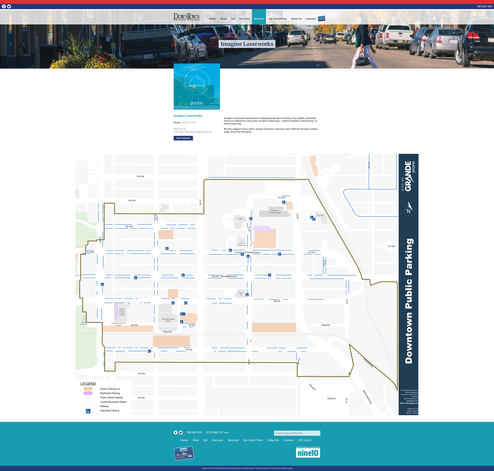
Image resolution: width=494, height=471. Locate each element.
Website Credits (287, 468)
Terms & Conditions (262, 468)
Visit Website (183, 138)
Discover (244, 18)
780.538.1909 (194, 432)
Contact (310, 18)
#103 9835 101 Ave (217, 432)
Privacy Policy (275, 468)
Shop (223, 18)
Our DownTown (277, 18)
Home (212, 18)
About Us (296, 18)
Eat (233, 18)
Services (259, 18)
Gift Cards (320, 17)
